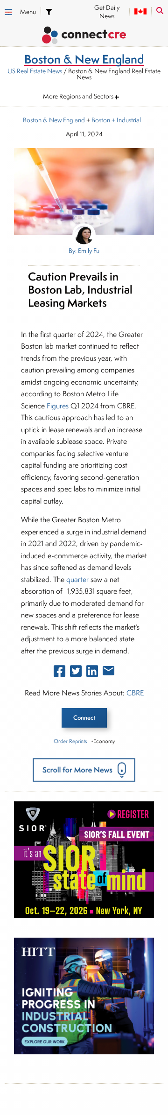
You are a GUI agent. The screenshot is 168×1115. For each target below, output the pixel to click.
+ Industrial (125, 120)
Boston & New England (54, 120)
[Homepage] (84, 36)
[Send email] (108, 672)
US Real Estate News (34, 71)
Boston (100, 120)
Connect (84, 718)
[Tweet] (76, 673)
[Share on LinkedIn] (92, 673)
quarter (77, 579)
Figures (58, 406)
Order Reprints (70, 740)
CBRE (135, 693)
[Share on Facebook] (59, 673)
